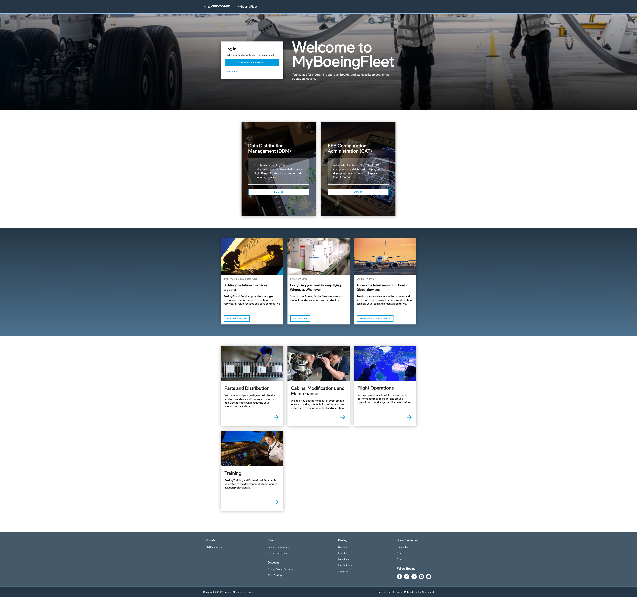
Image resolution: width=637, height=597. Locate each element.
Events (401, 559)
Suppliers (343, 571)
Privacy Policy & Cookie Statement (415, 592)
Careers (342, 547)
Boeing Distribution (278, 547)
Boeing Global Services (280, 569)
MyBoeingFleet (247, 6)
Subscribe (402, 547)
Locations (343, 559)
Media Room (345, 565)
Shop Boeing (275, 575)
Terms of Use (384, 592)
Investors (343, 553)
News (400, 553)
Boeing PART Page (278, 553)
